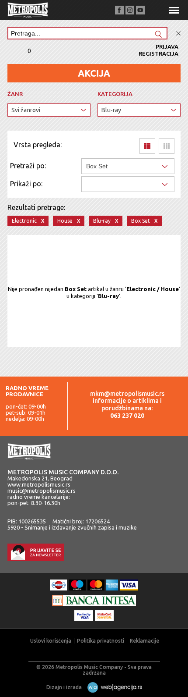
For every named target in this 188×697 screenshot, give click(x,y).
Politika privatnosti (100, 641)
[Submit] (158, 35)
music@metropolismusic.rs (41, 490)
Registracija (158, 53)
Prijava (167, 46)
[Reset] (178, 33)
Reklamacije (144, 641)
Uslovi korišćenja (50, 641)
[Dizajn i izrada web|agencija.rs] (112, 687)
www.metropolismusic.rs (38, 484)
